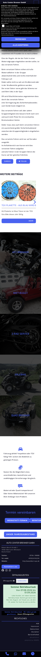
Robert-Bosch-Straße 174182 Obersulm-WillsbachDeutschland (11, 550)
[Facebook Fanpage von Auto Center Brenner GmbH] (3, 571)
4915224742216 (34, 558)
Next (34, 202)
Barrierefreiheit (33, 635)
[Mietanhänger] (20, 485)
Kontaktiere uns (10, 567)
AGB (37, 623)
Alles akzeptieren (20, 45)
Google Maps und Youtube (12, 26)
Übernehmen (20, 39)
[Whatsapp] (15, 654)
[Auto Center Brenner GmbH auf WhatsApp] (10, 571)
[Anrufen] (7, 654)
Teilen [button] (24, 161)
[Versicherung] (20, 467)
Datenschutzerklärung (10, 15)
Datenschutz (34, 629)
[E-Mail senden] (24, 654)
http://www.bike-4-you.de (30, 561)
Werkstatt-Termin (17, 520)
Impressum (35, 626)
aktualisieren (34, 637)
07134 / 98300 (34, 555)
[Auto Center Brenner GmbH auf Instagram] (7, 571)
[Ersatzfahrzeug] (20, 448)
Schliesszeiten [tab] (22, 581)
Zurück (7, 161)
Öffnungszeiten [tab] (8, 581)
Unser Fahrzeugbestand (20, 534)
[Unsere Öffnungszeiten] (33, 654)
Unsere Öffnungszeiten (26, 614)
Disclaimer (35, 632)
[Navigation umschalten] (36, 2)
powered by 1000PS (32, 640)
